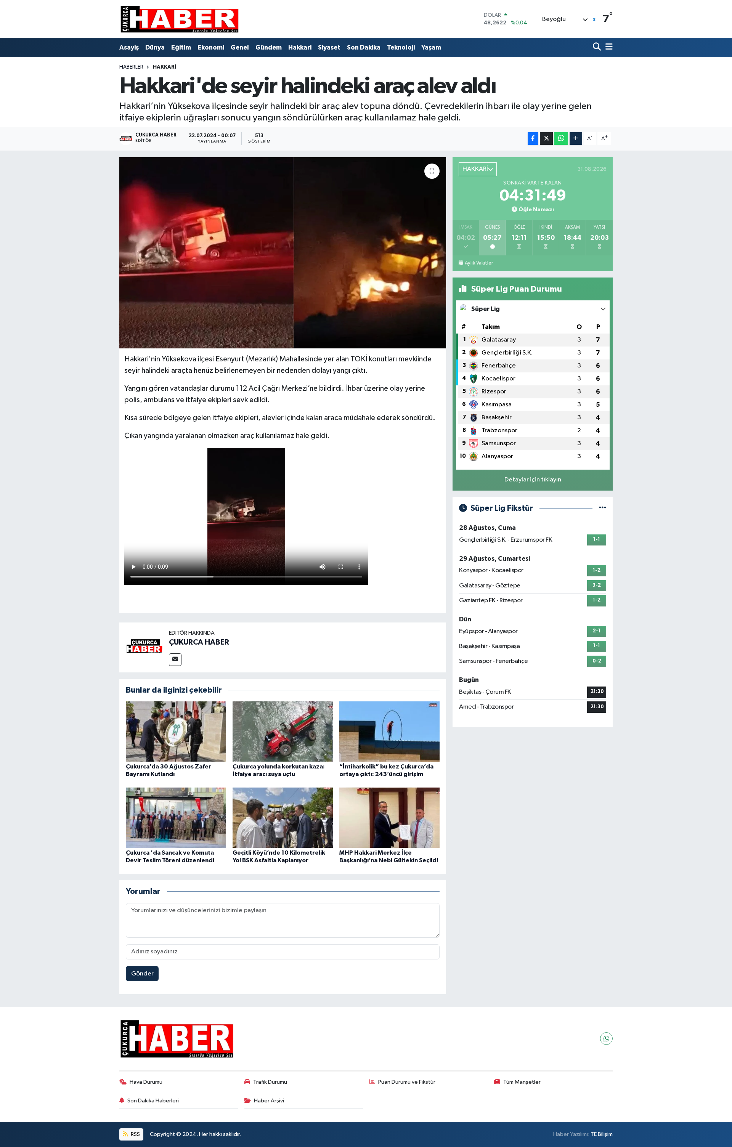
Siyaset (329, 47)
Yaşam (431, 47)
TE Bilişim (602, 1134)
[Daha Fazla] (576, 138)
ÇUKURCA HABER (199, 642)
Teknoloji (401, 47)
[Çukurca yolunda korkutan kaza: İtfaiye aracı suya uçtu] (283, 731)
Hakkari (299, 47)
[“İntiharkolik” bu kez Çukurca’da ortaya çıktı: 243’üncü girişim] (389, 731)
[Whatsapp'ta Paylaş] (561, 138)
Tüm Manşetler (522, 1082)
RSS (135, 1134)
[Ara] (597, 47)
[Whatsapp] (606, 1038)
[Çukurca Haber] (180, 19)
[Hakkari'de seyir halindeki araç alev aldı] (282, 252)
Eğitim (181, 47)
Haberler (131, 67)
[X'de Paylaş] (546, 138)
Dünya (155, 47)
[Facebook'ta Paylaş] (533, 138)
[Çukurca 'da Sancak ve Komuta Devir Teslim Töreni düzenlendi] (176, 817)
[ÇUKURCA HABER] (144, 647)
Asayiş (129, 47)
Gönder (142, 974)
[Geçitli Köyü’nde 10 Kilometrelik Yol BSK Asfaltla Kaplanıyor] (283, 817)
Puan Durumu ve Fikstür (406, 1082)
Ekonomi (210, 47)
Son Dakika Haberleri (153, 1101)
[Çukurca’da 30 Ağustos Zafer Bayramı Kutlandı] (176, 731)
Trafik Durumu (270, 1082)
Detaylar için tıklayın (532, 479)
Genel (240, 47)
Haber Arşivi (269, 1101)
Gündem (268, 47)
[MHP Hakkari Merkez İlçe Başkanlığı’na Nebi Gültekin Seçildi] (389, 817)
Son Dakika (363, 47)
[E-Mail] (175, 659)
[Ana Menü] (607, 47)
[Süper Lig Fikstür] (602, 508)
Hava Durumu (146, 1082)
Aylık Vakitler (479, 263)
